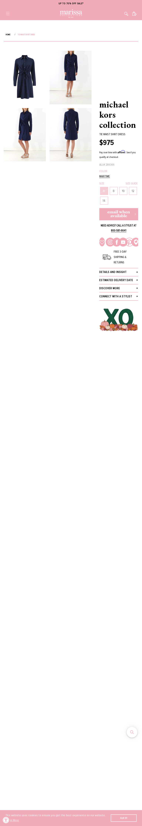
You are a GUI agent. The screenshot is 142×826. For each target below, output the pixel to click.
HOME (8, 34)
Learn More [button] (12, 820)
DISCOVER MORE (109, 288)
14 (104, 201)
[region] (71, 3)
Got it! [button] (123, 818)
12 (133, 191)
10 (123, 191)
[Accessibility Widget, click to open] (6, 820)
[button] (8, 13)
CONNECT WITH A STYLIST (115, 296)
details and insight (113, 272)
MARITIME (104, 176)
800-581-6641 (118, 230)
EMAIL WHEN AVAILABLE (118, 214)
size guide (132, 183)
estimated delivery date (116, 280)
